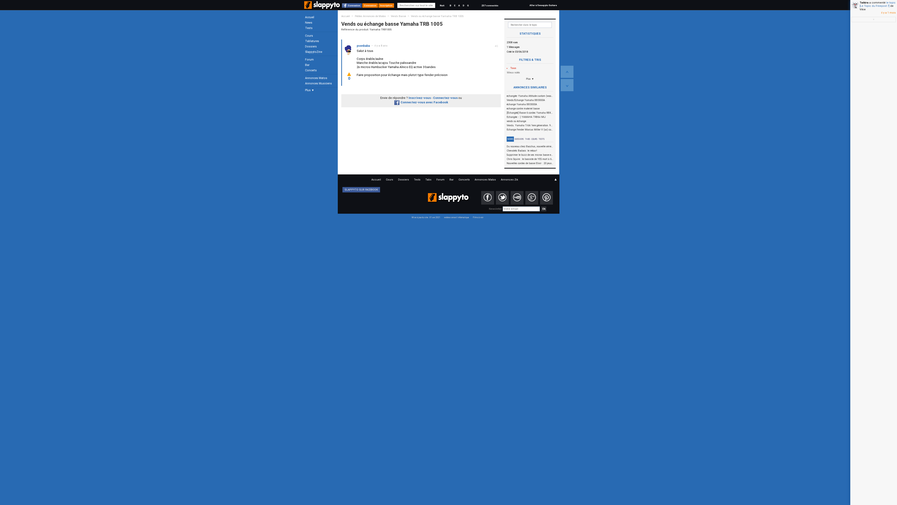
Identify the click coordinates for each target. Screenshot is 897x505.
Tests (309, 28)
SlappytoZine (313, 52)
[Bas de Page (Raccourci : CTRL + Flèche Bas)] (567, 85)
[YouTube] (517, 198)
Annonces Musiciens (318, 83)
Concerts (311, 70)
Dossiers (311, 46)
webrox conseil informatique (456, 217)
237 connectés (489, 5)
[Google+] (531, 198)
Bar (307, 65)
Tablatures (312, 41)
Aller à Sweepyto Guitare (543, 5)
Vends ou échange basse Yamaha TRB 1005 (437, 16)
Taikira (864, 2)
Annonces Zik (509, 179)
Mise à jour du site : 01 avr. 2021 (426, 217)
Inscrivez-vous (420, 98)
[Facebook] (487, 198)
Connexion (354, 5)
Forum (309, 59)
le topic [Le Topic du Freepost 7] (878, 4)
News (308, 22)
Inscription (386, 5)
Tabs (527, 139)
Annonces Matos (316, 78)
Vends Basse (398, 16)
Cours (309, 35)
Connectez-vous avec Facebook (424, 102)
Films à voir (478, 217)
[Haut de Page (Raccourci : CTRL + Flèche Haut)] (567, 72)
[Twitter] (502, 198)
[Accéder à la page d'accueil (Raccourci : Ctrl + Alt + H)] (322, 7)
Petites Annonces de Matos (370, 16)
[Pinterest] (546, 198)
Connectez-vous (445, 98)
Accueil (309, 17)
